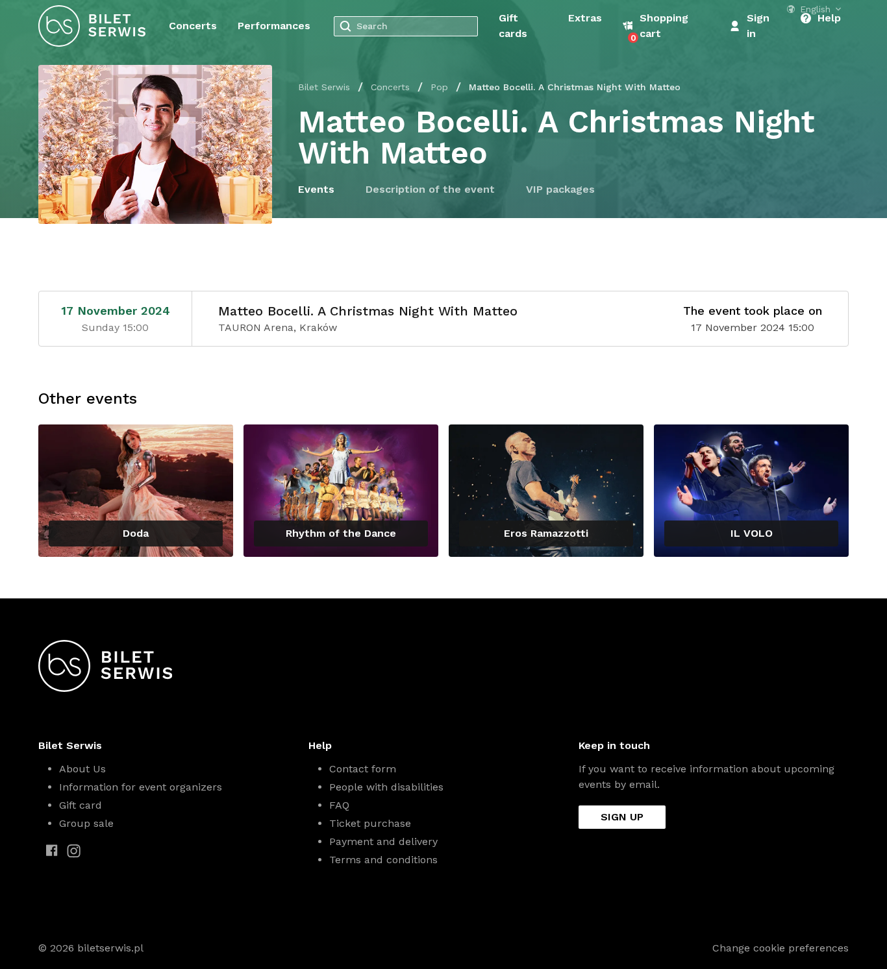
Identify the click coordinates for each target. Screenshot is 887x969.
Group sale (86, 823)
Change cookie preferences (780, 948)
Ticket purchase (370, 823)
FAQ (339, 805)
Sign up (622, 817)
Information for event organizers (140, 787)
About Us (82, 769)
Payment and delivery (383, 841)
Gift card (80, 805)
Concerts (193, 25)
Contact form (362, 769)
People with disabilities (386, 787)
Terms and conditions (383, 859)
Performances (274, 25)
